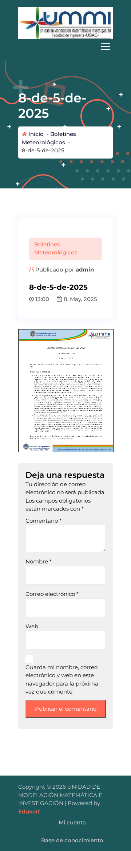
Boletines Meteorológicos (56, 248)
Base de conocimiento (72, 840)
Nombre (38, 561)
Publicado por (64, 269)
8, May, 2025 (79, 299)
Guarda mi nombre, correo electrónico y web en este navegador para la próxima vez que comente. (61, 679)
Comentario (43, 520)
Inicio (35, 133)
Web (31, 626)
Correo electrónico (52, 593)
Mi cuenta (72, 822)
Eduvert (29, 811)
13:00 (41, 299)
